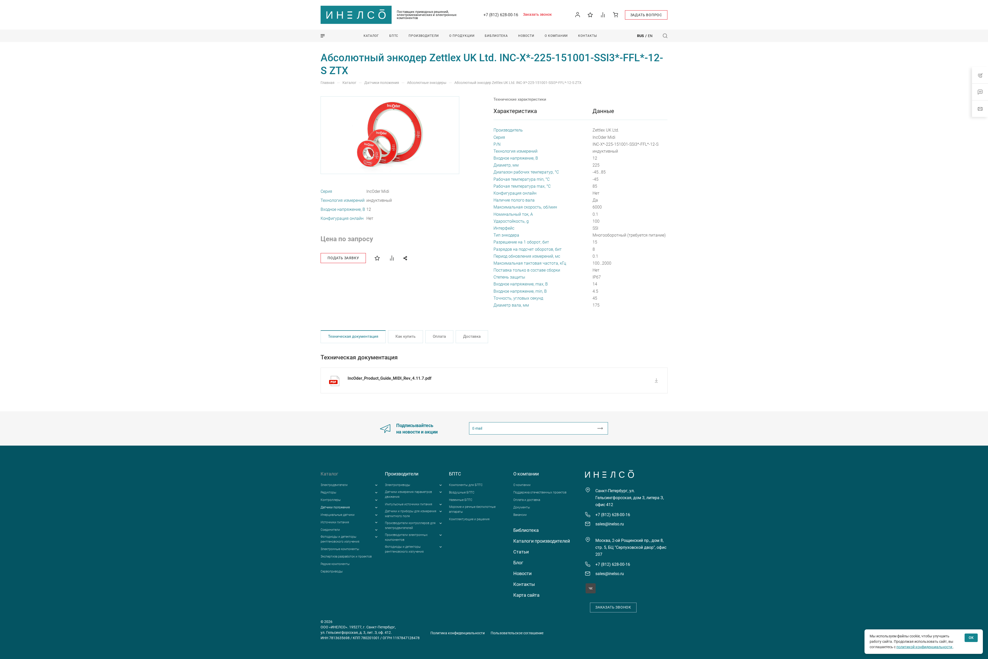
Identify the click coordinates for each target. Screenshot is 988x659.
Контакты (524, 584)
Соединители (330, 530)
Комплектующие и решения (469, 519)
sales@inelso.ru (609, 524)
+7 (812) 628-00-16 (500, 14)
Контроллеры (331, 500)
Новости (522, 573)
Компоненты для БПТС (466, 485)
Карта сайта (526, 595)
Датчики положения (335, 507)
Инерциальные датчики (338, 515)
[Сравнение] (603, 14)
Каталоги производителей (541, 541)
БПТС (455, 473)
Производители (401, 473)
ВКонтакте (591, 588)
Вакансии (520, 515)
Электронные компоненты (340, 549)
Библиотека (526, 530)
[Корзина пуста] (615, 14)
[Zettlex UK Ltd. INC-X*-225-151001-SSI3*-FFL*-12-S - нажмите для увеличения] (390, 135)
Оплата (439, 336)
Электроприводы (397, 485)
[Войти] (578, 15)
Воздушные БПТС (461, 492)
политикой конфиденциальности (924, 647)
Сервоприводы (332, 571)
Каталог (329, 473)
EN (650, 36)
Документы (521, 507)
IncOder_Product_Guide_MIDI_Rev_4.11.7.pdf (389, 378)
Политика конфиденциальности (457, 633)
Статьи (521, 551)
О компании (526, 473)
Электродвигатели (334, 485)
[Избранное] (590, 14)
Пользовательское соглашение (517, 633)
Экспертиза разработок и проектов (346, 556)
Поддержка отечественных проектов (540, 492)
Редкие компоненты (335, 564)
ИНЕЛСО (356, 14)
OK (971, 638)
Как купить (405, 336)
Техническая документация (353, 336)
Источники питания (335, 522)
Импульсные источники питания (408, 504)
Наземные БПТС (460, 500)
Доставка (472, 336)
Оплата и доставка (526, 500)
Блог (518, 562)
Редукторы (328, 492)
